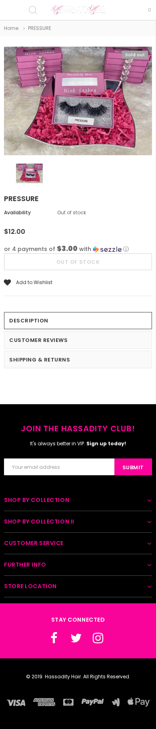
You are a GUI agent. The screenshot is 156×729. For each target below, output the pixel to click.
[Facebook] (54, 638)
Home (11, 28)
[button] (78, 249)
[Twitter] (76, 638)
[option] (78, 102)
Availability (17, 212)
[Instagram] (98, 638)
